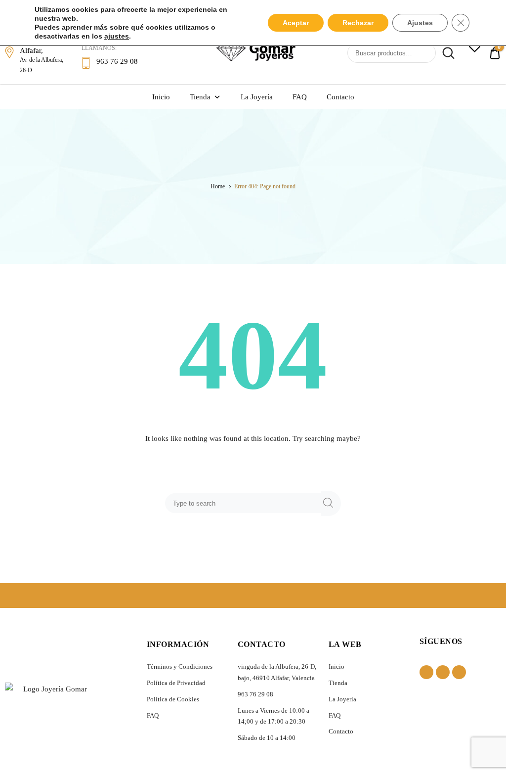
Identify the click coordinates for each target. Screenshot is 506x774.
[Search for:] (245, 503)
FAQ (300, 97)
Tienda (200, 97)
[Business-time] (459, 672)
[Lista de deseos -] (474, 48)
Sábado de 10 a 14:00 (266, 737)
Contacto (340, 97)
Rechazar (358, 23)
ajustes (116, 36)
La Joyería (257, 97)
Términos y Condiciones (179, 666)
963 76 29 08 (255, 694)
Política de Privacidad (176, 683)
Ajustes (420, 23)
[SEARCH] (331, 503)
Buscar (446, 53)
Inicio (161, 97)
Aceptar (296, 23)
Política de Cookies (173, 699)
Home (218, 186)
